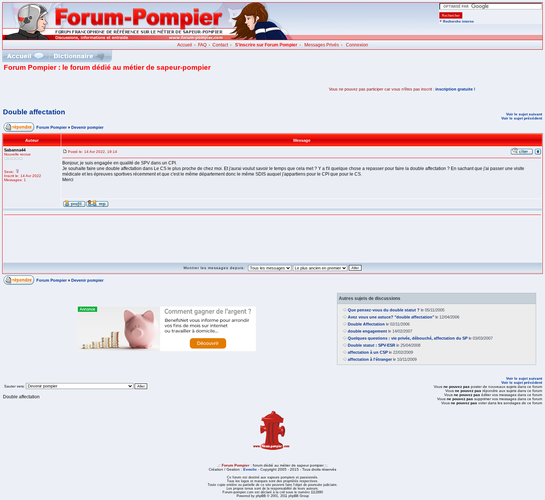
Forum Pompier (51, 127)
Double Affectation (366, 324)
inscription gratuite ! (455, 89)
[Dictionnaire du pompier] (79, 56)
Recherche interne (458, 21)
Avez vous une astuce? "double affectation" (391, 317)
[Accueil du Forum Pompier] (25, 56)
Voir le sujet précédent (521, 118)
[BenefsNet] (167, 349)
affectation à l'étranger (370, 359)
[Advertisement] (90, 89)
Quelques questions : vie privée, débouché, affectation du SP (408, 338)
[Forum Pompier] (148, 38)
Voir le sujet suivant (524, 114)
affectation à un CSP (368, 352)
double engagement (367, 331)
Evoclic (250, 469)
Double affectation (34, 112)
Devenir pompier (87, 127)
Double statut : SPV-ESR (371, 345)
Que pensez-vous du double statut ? (384, 310)
